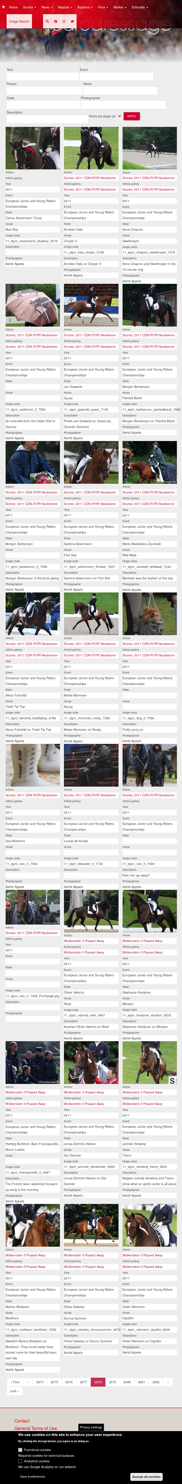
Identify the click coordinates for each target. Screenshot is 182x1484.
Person (12, 83)
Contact (22, 1421)
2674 (40, 1382)
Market (118, 7)
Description (15, 112)
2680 (127, 1382)
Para (102, 7)
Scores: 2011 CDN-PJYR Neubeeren (90, 178)
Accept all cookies (146, 1476)
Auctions (84, 7)
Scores (28, 7)
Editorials (139, 7)
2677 (83, 1382)
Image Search (19, 21)
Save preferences (32, 1476)
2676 (69, 1382)
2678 (100, 1383)
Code (10, 98)
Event (84, 69)
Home (13, 7)
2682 (156, 1382)
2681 (141, 1382)
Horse (87, 83)
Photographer (90, 98)
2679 (112, 1382)
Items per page (100, 116)
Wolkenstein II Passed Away (84, 940)
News (46, 7)
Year (10, 69)
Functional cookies (37, 1449)
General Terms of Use (35, 1428)
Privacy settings (91, 1427)
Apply (131, 116)
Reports (64, 7)
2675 (54, 1382)
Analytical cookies (36, 1461)
